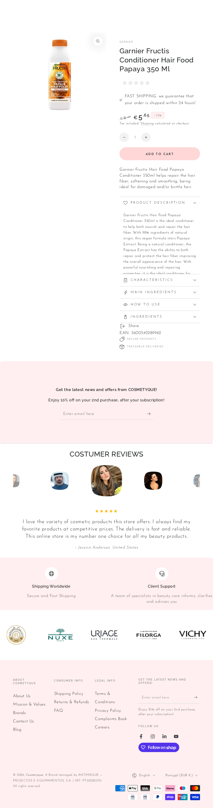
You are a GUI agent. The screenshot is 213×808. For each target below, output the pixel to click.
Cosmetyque (34, 775)
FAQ (58, 711)
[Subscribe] (150, 414)
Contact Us (23, 721)
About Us (22, 696)
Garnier (126, 42)
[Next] (195, 481)
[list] (106, 586)
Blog (17, 730)
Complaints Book (111, 719)
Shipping (147, 123)
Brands (19, 713)
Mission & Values (29, 704)
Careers (102, 727)
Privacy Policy (108, 711)
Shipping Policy (68, 694)
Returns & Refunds (71, 702)
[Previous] (18, 481)
